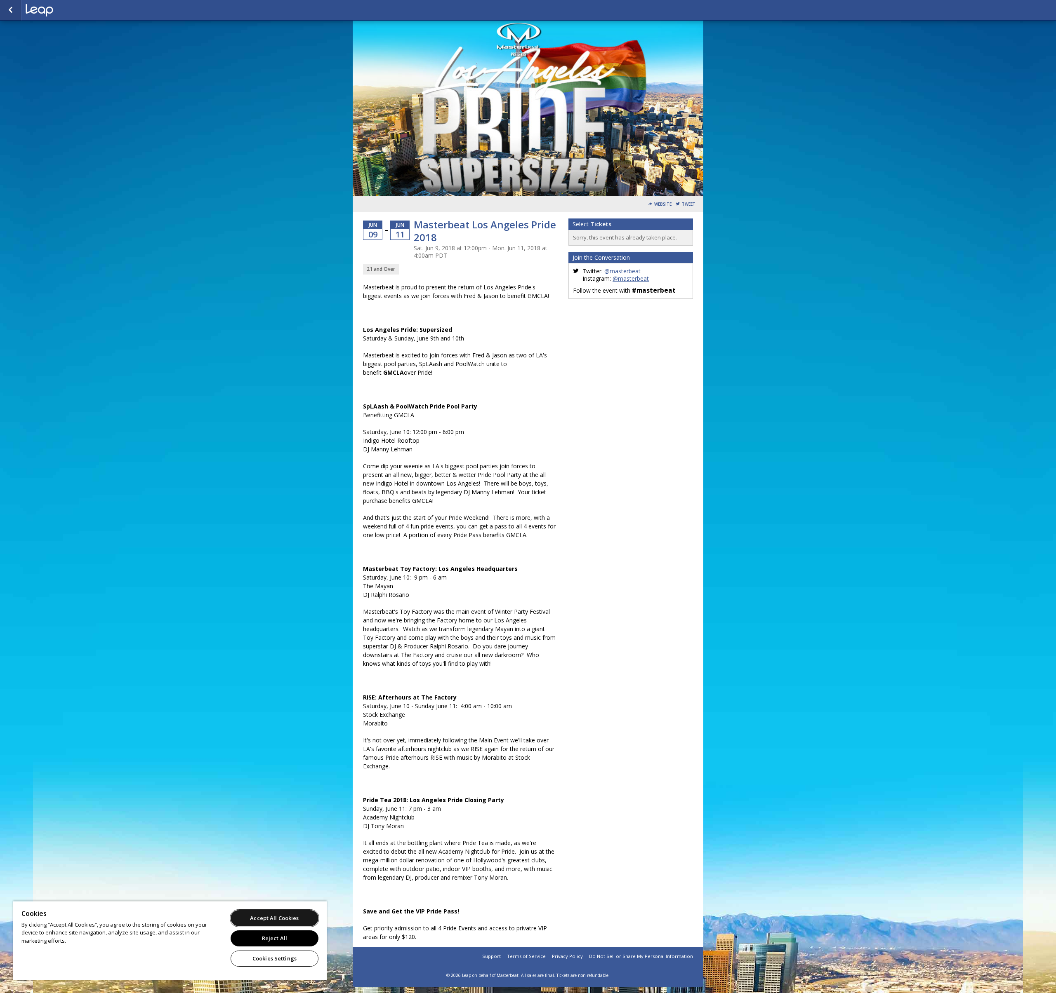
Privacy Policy (567, 956)
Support (491, 956)
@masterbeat (622, 271)
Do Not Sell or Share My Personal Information (641, 956)
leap (67, 10)
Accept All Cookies (274, 918)
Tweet (688, 204)
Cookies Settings (274, 958)
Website (663, 204)
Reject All (274, 938)
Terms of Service (526, 956)
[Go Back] (10, 10)
